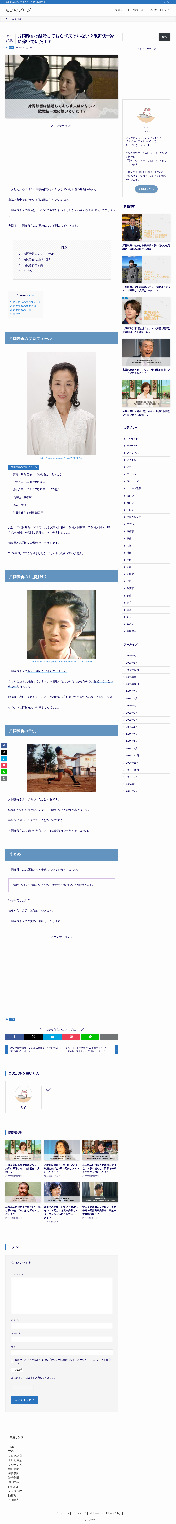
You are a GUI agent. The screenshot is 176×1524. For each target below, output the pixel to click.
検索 (164, 36)
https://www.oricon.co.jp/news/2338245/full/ (61, 458)
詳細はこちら (146, 188)
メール (16, 1333)
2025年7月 (132, 705)
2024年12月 (132, 755)
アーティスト (134, 452)
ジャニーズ (133, 481)
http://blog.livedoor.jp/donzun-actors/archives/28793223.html (62, 661)
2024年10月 (132, 770)
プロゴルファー (135, 517)
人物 (129, 545)
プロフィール (62, 1513)
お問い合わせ (96, 1513)
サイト (14, 1346)
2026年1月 (132, 662)
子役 (129, 581)
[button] (15, 1037)
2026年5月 (132, 655)
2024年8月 (132, 784)
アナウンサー (134, 474)
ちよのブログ (18, 10)
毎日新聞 (13, 1473)
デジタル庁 (15, 1491)
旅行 (129, 595)
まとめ (28, 270)
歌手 (129, 602)
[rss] (164, 2)
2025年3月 (132, 734)
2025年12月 (132, 669)
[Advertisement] (62, 152)
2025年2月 (132, 741)
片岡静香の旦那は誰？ (37, 259)
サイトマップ (79, 1513)
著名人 (130, 624)
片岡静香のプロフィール (39, 253)
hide (31, 295)
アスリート (133, 467)
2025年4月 (132, 727)
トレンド (131, 510)
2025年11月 (132, 677)
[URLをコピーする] (109, 1037)
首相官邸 (13, 1499)
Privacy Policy (113, 1513)
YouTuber (132, 445)
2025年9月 (132, 691)
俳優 (11, 48)
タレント (131, 495)
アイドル (131, 460)
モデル (130, 524)
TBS (11, 1451)
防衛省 (12, 1495)
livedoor (13, 1486)
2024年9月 (132, 777)
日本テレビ (15, 1447)
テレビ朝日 (15, 1455)
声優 (129, 559)
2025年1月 (132, 748)
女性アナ (131, 574)
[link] (48, 1090)
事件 (129, 538)
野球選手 (131, 631)
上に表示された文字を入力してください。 (34, 1377)
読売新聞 (13, 1477)
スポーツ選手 (134, 488)
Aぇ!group (132, 438)
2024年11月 (132, 762)
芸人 (129, 617)
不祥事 (130, 531)
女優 (129, 567)
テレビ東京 (15, 1460)
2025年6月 (132, 712)
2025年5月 (132, 719)
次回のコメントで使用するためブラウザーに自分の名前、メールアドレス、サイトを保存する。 (63, 1361)
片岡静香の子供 (33, 265)
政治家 (130, 588)
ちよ (23, 1107)
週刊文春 (13, 1482)
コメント (17, 1274)
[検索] (168, 2)
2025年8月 (132, 698)
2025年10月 (132, 684)
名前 (15, 1320)
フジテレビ (15, 1464)
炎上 (129, 609)
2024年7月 (132, 791)
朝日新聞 (13, 1469)
